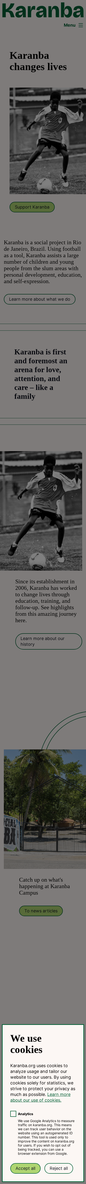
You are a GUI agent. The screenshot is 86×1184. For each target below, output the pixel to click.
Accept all (25, 1168)
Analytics (25, 1114)
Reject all (59, 1168)
